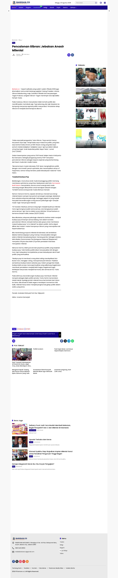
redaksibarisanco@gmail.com (24, 552)
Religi (61, 545)
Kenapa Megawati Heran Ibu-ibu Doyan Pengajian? (33, 464)
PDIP (28, 329)
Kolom (31, 442)
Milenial (21, 329)
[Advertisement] (59, 24)
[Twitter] (65, 341)
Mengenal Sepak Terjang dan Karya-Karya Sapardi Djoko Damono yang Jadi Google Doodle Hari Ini (20, 371)
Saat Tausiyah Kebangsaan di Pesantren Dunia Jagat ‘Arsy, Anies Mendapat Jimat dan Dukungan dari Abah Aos (21, 364)
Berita (31, 456)
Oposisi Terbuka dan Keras (40, 439)
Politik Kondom (38, 349)
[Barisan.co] (21, 3)
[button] (96, 2)
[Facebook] (61, 341)
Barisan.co (16, 89)
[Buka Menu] (105, 3)
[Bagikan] (72, 54)
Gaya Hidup (33, 430)
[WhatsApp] (72, 341)
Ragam (62, 548)
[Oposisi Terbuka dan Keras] (20, 441)
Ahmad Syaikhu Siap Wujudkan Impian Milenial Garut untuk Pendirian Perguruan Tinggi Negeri (51, 452)
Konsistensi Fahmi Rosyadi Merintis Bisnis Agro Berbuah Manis (42, 371)
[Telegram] (68, 341)
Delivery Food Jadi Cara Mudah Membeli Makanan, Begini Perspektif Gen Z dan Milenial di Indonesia (50, 426)
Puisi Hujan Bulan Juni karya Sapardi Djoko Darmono (63, 350)
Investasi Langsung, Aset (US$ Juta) (62, 370)
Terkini (62, 542)
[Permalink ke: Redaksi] (14, 55)
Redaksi (18, 54)
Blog (14, 43)
